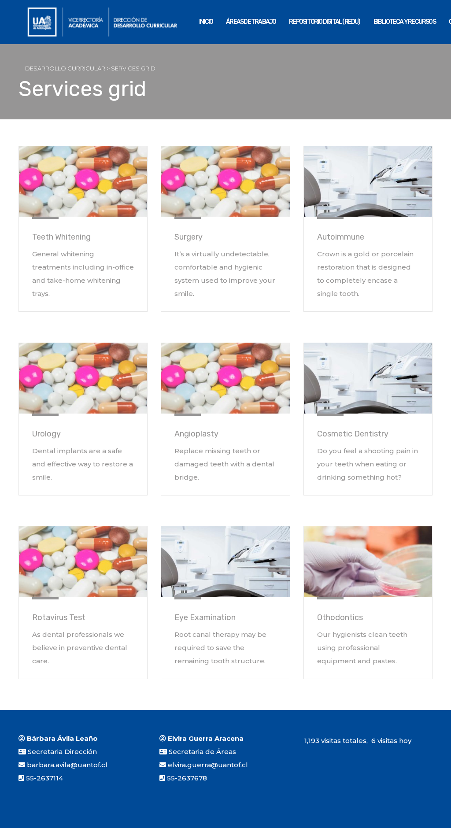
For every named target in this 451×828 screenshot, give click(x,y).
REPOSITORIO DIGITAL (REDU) (324, 22)
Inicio (206, 22)
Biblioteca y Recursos (404, 22)
